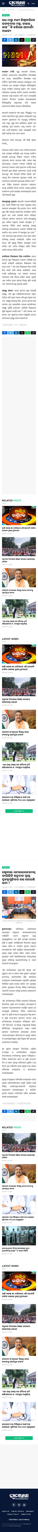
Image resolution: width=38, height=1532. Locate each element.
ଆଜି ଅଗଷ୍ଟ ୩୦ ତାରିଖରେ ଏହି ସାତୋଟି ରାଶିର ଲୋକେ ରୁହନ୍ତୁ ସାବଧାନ (19, 529)
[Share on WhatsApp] (27, 40)
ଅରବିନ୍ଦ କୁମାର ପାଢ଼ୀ (9, 1103)
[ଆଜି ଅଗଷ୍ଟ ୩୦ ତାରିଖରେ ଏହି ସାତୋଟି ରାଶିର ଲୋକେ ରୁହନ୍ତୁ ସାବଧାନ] (19, 515)
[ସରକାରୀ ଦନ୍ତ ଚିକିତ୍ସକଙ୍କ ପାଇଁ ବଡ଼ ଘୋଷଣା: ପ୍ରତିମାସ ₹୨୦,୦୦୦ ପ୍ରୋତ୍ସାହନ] (19, 784)
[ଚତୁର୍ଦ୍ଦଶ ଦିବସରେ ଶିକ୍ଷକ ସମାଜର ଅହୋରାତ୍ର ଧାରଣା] (19, 546)
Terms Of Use (26, 1514)
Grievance (30, 1511)
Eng (33, 3)
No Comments (20, 35)
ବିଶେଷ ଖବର (6, 867)
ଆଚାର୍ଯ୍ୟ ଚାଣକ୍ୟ (7, 325)
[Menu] (3, 3)
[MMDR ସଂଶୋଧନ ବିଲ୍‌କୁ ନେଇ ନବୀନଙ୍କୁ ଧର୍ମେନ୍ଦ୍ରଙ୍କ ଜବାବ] (19, 577)
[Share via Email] (22, 40)
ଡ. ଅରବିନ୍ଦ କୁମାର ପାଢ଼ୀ (23, 1103)
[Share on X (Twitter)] (10, 40)
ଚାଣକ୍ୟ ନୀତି (22, 325)
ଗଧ (16, 325)
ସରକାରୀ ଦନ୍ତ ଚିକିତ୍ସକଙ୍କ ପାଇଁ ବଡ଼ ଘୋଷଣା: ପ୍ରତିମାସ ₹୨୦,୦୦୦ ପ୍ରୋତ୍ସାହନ (18, 798)
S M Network (27, 1524)
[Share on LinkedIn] (16, 40)
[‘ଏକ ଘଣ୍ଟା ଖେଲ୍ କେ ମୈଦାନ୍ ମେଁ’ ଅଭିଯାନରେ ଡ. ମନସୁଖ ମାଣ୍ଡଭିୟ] (19, 608)
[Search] (28, 3)
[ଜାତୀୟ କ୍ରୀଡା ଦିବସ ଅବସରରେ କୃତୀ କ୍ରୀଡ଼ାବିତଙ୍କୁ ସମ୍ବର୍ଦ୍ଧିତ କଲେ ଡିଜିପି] (19, 1235)
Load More (18, 811)
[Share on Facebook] (4, 40)
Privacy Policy (13, 1514)
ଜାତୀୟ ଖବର (6, 15)
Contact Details (17, 1511)
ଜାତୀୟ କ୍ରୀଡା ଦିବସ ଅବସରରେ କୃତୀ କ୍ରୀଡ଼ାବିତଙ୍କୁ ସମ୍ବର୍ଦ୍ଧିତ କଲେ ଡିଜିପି (16, 1249)
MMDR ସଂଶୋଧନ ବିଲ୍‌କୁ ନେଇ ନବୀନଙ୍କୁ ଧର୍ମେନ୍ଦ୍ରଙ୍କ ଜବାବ (15, 733)
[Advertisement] (19, 415)
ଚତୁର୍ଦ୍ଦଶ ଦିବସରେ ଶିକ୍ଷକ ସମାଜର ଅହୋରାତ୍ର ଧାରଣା (16, 700)
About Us (5, 1511)
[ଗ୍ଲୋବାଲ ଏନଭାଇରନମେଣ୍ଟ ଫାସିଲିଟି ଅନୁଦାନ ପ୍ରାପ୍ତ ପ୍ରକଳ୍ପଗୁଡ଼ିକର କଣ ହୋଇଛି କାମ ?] (19, 908)
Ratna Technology (15, 1526)
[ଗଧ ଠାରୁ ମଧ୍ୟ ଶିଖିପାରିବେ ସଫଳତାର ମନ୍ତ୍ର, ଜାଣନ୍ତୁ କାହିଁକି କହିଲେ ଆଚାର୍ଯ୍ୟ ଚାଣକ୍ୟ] (19, 55)
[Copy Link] (33, 40)
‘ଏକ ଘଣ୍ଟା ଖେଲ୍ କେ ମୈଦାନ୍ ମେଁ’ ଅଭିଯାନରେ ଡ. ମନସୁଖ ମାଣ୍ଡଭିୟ (14, 622)
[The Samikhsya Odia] (17, 3)
